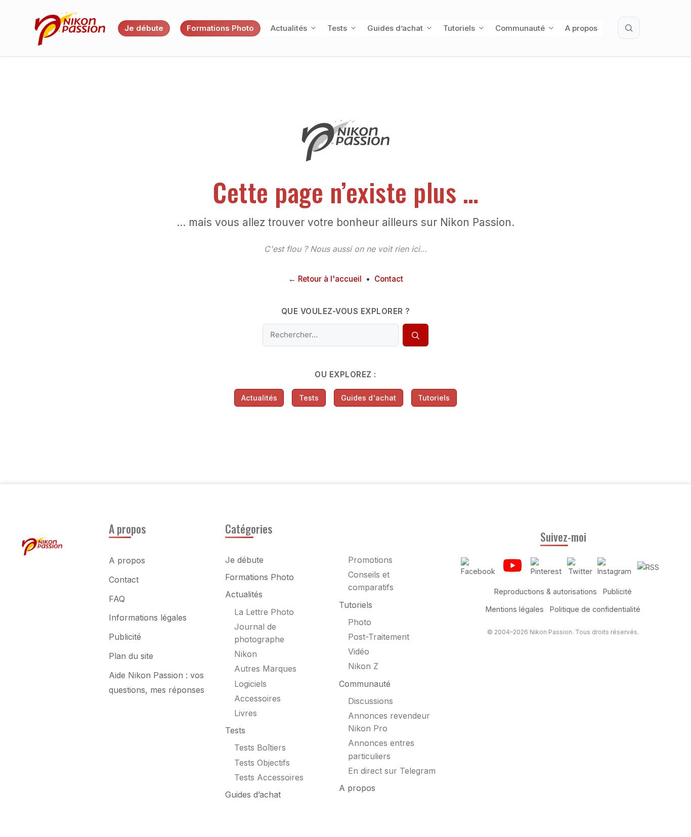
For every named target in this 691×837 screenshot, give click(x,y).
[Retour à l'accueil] (345, 158)
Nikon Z (363, 666)
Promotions (370, 560)
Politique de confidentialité (595, 609)
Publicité (125, 637)
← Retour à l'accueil (325, 279)
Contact (388, 279)
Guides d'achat (368, 397)
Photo (359, 622)
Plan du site (131, 656)
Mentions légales (515, 609)
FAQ (117, 599)
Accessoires (257, 698)
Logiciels (250, 684)
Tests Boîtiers (260, 747)
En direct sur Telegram (392, 771)
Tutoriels (459, 28)
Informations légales (148, 617)
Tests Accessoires (269, 777)
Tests (337, 28)
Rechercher (629, 28)
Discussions (370, 701)
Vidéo (358, 651)
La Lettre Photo (264, 612)
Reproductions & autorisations (545, 591)
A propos (581, 28)
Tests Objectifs (262, 763)
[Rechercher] (415, 335)
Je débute (143, 28)
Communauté (520, 28)
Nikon (245, 654)
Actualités (289, 28)
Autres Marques (265, 669)
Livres (245, 713)
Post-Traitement (378, 637)
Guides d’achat (395, 28)
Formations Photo (220, 28)
